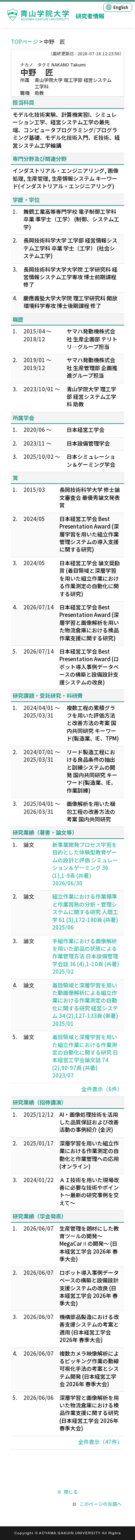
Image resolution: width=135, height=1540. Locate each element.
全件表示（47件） (100, 1442)
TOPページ (24, 41)
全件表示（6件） (101, 1089)
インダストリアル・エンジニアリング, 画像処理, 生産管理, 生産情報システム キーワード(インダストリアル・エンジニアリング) (65, 178)
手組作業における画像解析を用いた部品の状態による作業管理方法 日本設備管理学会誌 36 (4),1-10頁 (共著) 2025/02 (85, 956)
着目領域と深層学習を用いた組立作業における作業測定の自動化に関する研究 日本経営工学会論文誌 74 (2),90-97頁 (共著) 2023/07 (85, 1056)
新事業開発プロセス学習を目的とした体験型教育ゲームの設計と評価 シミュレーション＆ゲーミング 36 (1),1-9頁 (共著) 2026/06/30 (85, 864)
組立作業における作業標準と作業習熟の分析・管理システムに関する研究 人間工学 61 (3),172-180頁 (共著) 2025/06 (85, 912)
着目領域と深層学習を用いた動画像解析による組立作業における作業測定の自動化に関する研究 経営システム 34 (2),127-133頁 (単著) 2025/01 (85, 1004)
